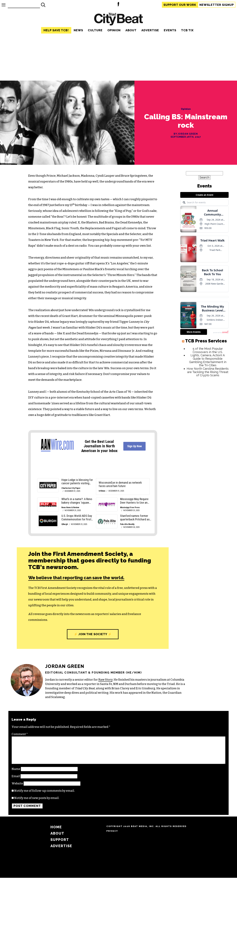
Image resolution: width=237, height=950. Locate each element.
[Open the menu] (3, 5)
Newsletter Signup (216, 4)
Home (56, 827)
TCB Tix (187, 30)
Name (16, 769)
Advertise (150, 30)
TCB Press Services (206, 362)
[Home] (118, 19)
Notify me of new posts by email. (36, 798)
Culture (95, 30)
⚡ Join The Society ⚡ (93, 634)
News (78, 30)
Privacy (112, 831)
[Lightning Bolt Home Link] (118, 5)
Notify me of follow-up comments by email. (44, 790)
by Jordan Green (186, 134)
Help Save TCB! (56, 30)
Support (179, 4)
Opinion (114, 30)
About (131, 30)
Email (16, 776)
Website (17, 783)
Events (170, 30)
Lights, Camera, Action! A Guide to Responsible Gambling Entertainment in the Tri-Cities (207, 382)
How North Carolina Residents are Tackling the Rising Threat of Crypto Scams (208, 394)
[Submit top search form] (43, 5)
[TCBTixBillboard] (118, 76)
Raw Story (105, 679)
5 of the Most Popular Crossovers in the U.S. (208, 372)
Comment (20, 734)
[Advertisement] (204, 450)
